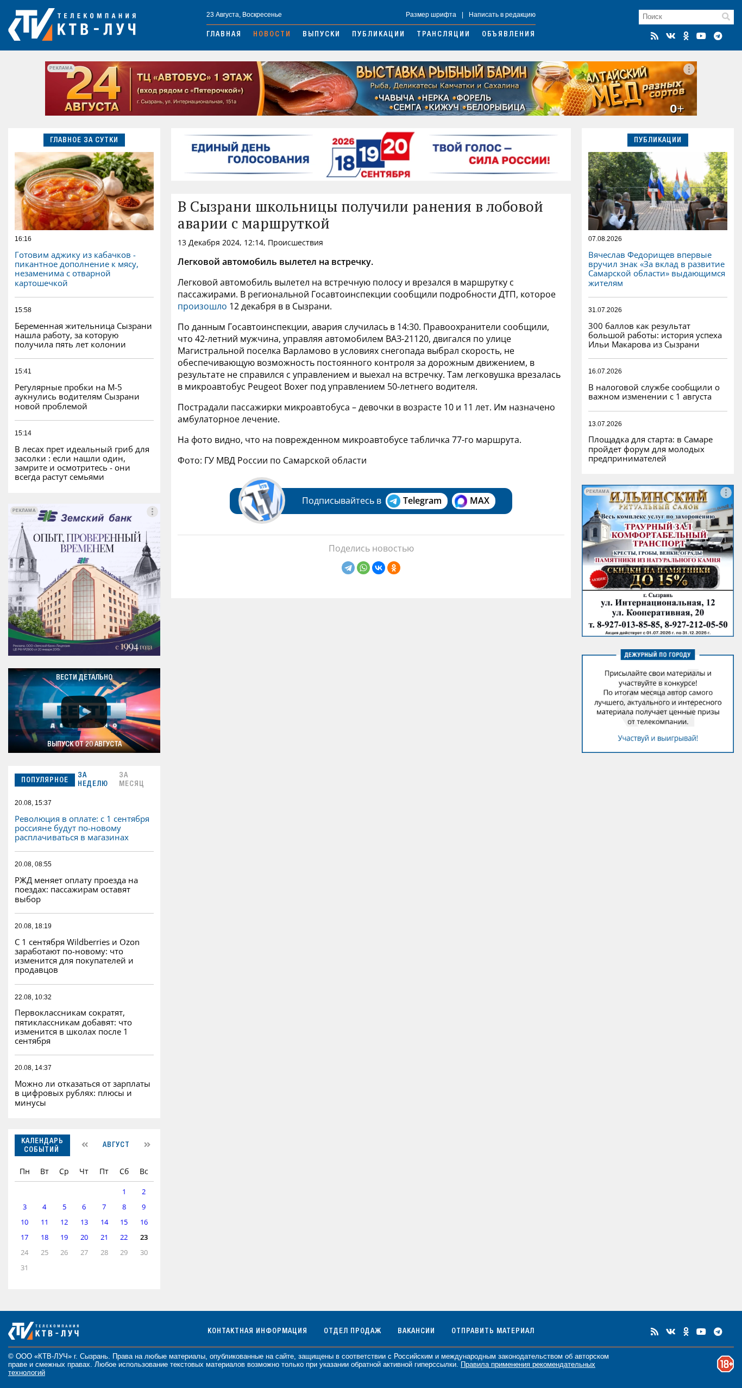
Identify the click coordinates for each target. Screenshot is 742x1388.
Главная (224, 35)
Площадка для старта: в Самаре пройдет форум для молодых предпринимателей (650, 449)
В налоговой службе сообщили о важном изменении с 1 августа (654, 392)
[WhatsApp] (363, 567)
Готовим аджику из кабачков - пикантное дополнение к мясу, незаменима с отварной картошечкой (77, 268)
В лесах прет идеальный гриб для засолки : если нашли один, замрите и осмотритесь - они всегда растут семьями (82, 463)
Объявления (509, 35)
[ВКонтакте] (378, 567)
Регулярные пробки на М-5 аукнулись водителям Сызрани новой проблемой (77, 396)
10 (24, 1222)
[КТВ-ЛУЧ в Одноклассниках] (686, 36)
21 (104, 1237)
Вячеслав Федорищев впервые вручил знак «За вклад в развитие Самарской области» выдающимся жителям (656, 268)
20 (84, 1237)
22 (124, 1237)
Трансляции (443, 35)
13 (84, 1222)
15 (124, 1222)
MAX (479, 500)
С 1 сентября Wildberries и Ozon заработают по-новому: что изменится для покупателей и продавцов (77, 955)
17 (24, 1237)
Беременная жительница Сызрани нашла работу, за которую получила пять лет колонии (83, 335)
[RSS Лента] (654, 36)
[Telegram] (348, 567)
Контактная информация (257, 1331)
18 (44, 1237)
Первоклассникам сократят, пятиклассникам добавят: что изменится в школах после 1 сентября (73, 1026)
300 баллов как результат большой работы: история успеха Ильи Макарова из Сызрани (655, 335)
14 (104, 1222)
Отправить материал (493, 1331)
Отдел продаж (352, 1331)
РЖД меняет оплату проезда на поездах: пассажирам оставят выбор (76, 889)
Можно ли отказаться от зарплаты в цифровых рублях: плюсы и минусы (82, 1093)
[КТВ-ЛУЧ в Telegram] (718, 36)
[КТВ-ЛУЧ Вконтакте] (671, 36)
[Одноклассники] (393, 567)
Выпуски (322, 35)
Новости (272, 35)
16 (144, 1222)
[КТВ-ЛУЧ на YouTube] (701, 36)
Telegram (422, 500)
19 (64, 1237)
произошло (202, 306)
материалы (187, 1356)
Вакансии (416, 1331)
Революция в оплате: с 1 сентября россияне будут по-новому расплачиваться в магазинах (82, 828)
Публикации (378, 35)
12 (64, 1222)
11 (44, 1222)
